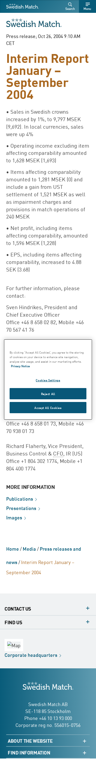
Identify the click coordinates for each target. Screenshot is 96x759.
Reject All (48, 393)
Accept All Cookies (47, 407)
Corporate (31, 654)
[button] (70, 6)
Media (29, 548)
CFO (58, 453)
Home (12, 548)
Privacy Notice (20, 365)
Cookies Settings (48, 380)
